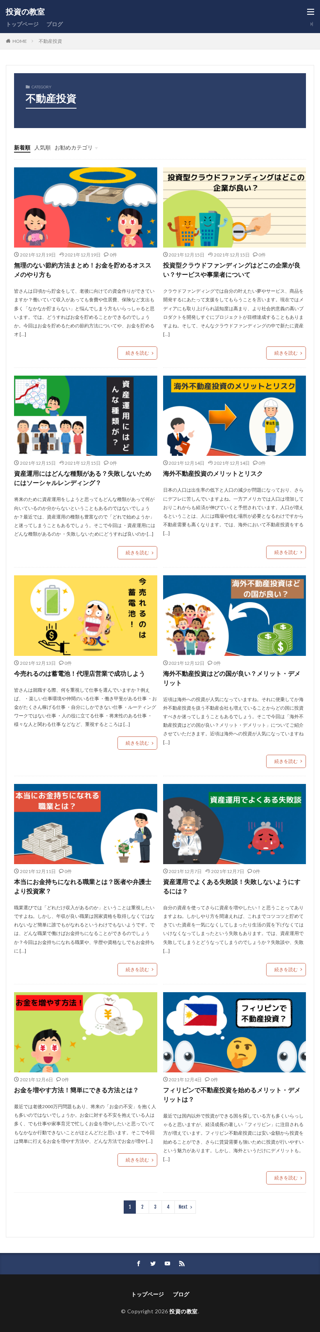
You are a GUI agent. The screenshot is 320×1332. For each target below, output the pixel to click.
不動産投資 (50, 41)
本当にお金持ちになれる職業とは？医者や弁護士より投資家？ (82, 886)
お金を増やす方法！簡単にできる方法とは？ (76, 1089)
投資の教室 (25, 12)
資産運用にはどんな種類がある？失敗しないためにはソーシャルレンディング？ (82, 477)
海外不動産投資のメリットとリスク (213, 473)
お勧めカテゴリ (74, 147)
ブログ (54, 24)
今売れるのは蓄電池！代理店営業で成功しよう (79, 673)
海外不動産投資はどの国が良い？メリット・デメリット (231, 678)
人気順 (42, 147)
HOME (19, 41)
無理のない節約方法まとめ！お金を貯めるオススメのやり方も (82, 269)
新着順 (22, 147)
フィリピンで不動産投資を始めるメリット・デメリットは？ (231, 1094)
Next (183, 1207)
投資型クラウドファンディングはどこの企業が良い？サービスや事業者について (231, 269)
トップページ (22, 24)
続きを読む (137, 353)
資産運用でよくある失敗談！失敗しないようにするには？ (231, 886)
